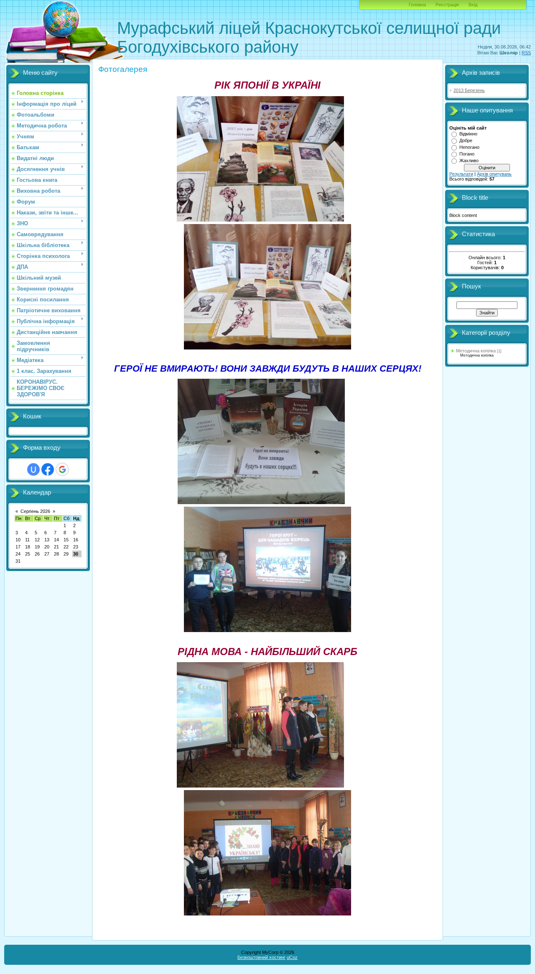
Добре (465, 140)
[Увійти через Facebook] (47, 469)
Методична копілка (476, 350)
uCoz (292, 957)
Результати (461, 173)
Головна (417, 4)
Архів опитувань (494, 173)
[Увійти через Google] (62, 469)
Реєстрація (447, 4)
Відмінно (468, 133)
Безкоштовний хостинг (261, 957)
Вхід (473, 4)
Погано (466, 153)
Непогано (469, 147)
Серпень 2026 (35, 511)
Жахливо (469, 160)
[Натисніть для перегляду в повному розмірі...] (260, 218)
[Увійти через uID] (33, 469)
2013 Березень (469, 90)
